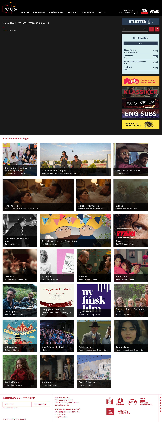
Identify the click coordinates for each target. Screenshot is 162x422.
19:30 (125, 63)
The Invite (128, 67)
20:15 (125, 69)
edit (3, 27)
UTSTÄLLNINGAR (56, 12)
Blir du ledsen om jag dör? (135, 61)
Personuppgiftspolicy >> (10, 408)
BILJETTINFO (39, 12)
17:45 (125, 52)
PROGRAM (25, 12)
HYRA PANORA (87, 12)
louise (6, 30)
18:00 (125, 58)
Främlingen (128, 55)
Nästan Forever (130, 50)
